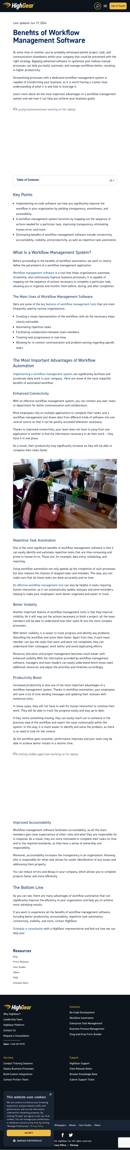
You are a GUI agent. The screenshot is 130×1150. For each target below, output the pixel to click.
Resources (22, 951)
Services (8, 1057)
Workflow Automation (82, 1018)
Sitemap (74, 1145)
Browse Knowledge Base (83, 1074)
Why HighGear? (12, 1014)
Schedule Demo (20, 983)
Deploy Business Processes (18, 1068)
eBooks (72, 1125)
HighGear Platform (13, 1025)
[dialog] (28, 1119)
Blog (15, 956)
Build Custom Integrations (17, 1074)
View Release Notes (81, 1068)
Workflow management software (33, 273)
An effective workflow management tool (38, 585)
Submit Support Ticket (82, 1079)
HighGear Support (80, 1063)
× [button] (50, 1094)
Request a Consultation (16, 1036)
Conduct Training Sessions (18, 1063)
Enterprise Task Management (86, 1023)
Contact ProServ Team (15, 1079)
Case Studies (19, 967)
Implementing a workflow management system (42, 374)
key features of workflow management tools (68, 304)
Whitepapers (60, 1125)
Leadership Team (13, 1019)
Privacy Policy (59, 1145)
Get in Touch (118, 6)
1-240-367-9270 (17, 1044)
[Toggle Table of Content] (109, 180)
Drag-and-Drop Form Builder (86, 1034)
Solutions (75, 1007)
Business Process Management (87, 1029)
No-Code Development (82, 1012)
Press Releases (21, 961)
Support (74, 1057)
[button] (29, 1140)
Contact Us (9, 1030)
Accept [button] (29, 1132)
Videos (16, 972)
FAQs (15, 977)
